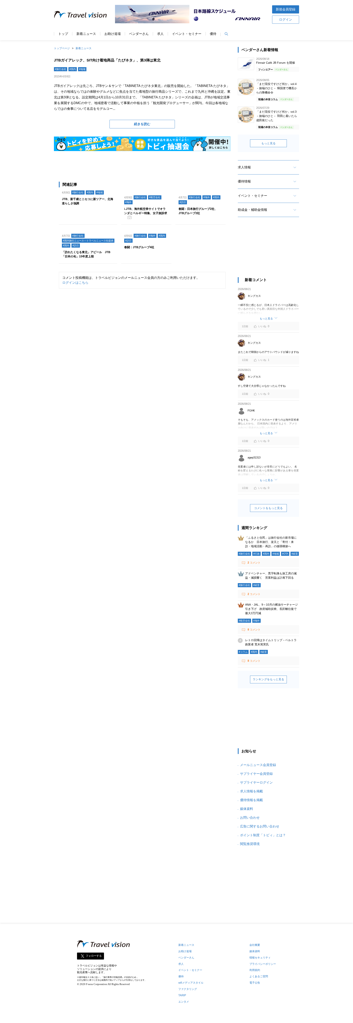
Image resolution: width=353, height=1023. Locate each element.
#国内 (72, 69)
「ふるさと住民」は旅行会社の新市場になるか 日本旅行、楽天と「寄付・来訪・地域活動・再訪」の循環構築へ (271, 542)
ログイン (285, 19)
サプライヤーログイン (256, 782)
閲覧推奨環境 (250, 844)
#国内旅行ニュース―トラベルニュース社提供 (88, 240)
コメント (254, 562)
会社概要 (254, 944)
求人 (160, 34)
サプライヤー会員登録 (256, 773)
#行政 (256, 553)
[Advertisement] (268, 250)
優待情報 (244, 181)
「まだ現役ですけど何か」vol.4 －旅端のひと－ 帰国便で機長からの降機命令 (276, 88)
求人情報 (244, 167)
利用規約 (254, 970)
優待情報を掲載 (251, 800)
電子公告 (254, 982)
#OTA (285, 553)
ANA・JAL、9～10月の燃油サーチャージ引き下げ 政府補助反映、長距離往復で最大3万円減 (271, 609)
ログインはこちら (75, 282)
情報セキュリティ (260, 957)
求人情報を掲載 (251, 791)
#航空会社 (154, 197)
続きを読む (142, 124)
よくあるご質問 (258, 976)
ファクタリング (187, 989)
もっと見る (268, 143)
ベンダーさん (139, 34)
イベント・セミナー (186, 34)
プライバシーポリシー (262, 963)
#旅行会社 (60, 69)
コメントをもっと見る (268, 508)
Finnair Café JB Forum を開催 (275, 62)
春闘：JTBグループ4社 (139, 247)
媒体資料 (246, 809)
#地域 (82, 69)
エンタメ (183, 1001)
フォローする (94, 955)
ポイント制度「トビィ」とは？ (263, 835)
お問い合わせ (250, 817)
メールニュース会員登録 (258, 765)
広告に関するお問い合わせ (259, 826)
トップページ (62, 48)
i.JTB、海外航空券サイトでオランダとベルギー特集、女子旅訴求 (145, 211)
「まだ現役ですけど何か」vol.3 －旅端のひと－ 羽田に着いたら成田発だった (276, 116)
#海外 (128, 202)
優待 (213, 34)
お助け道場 (112, 34)
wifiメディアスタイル (190, 982)
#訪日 (183, 202)
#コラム (243, 651)
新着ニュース (86, 34)
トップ (63, 34)
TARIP (182, 995)
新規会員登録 (285, 9)
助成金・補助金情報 (252, 209)
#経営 (295, 553)
